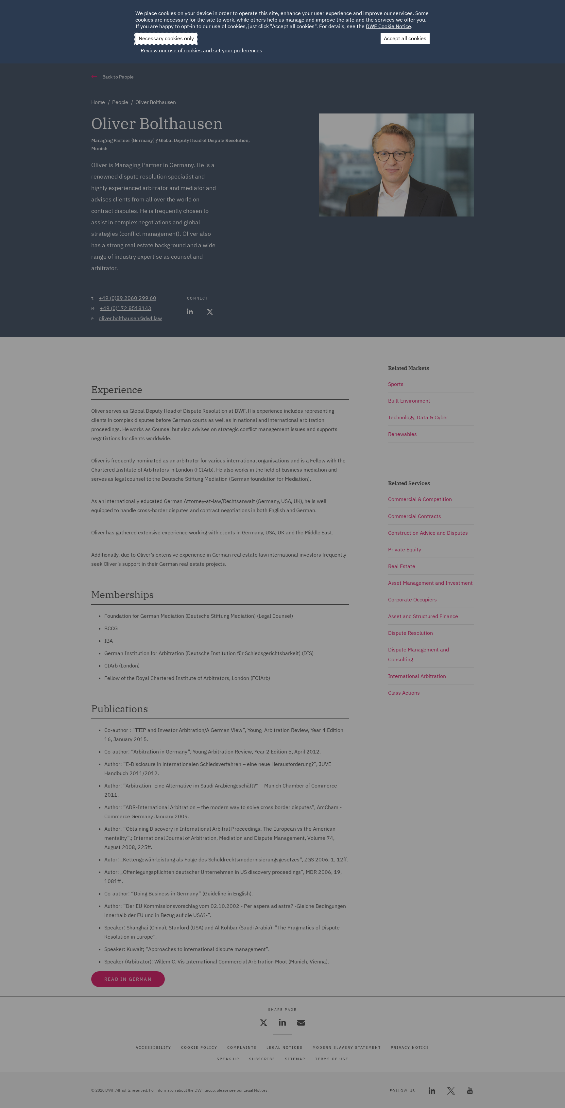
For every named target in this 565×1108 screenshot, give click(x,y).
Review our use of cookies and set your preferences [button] (201, 50)
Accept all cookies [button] (405, 38)
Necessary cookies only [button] (166, 38)
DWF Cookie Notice (388, 26)
